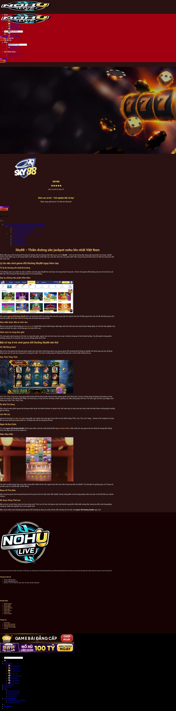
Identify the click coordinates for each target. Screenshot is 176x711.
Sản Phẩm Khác (10, 52)
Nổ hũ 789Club (8, 608)
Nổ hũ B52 (7, 609)
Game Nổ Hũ (8, 685)
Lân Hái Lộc (18, 239)
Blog (5, 689)
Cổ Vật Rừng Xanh (20, 235)
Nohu (6, 15)
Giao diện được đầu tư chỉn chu (24, 230)
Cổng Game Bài (13, 46)
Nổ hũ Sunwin (8, 603)
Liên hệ (6, 628)
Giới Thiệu (7, 622)
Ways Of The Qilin (20, 243)
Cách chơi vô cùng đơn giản (23, 232)
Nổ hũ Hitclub (15, 24)
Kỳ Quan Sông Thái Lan (21, 245)
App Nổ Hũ (8, 17)
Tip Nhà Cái (12, 50)
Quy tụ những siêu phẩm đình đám (25, 229)
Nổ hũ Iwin (7, 612)
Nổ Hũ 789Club (15, 29)
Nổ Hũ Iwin (14, 27)
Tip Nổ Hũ (7, 687)
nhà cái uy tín (29, 326)
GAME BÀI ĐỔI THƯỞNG (17, 54)
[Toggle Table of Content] (1, 221)
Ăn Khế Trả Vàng (20, 238)
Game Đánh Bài (13, 44)
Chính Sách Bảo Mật (9, 624)
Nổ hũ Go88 (7, 605)
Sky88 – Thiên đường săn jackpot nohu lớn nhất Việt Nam (25, 224)
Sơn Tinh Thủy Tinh (20, 236)
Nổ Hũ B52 (14, 31)
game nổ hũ (57, 255)
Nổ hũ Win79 (14, 34)
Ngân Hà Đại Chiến (20, 241)
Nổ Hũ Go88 (14, 22)
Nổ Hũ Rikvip (14, 683)
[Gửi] (5, 660)
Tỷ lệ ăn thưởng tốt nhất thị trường (24, 228)
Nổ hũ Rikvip (7, 606)
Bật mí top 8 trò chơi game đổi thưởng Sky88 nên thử (27, 233)
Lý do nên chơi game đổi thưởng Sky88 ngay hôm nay (27, 226)
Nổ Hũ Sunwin (15, 19)
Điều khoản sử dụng (9, 625)
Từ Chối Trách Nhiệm (10, 627)
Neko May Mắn (19, 242)
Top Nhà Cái (12, 48)
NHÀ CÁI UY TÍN (14, 56)
